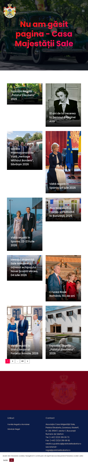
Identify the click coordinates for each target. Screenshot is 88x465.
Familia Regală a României (18, 424)
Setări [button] (5, 460)
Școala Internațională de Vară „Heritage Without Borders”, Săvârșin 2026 (22, 156)
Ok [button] (12, 460)
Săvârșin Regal (14, 429)
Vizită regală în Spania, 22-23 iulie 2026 (22, 241)
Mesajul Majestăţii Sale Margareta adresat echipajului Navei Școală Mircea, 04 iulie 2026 (24, 267)
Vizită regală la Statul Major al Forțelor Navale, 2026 (24, 349)
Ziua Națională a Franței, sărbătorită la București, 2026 (61, 212)
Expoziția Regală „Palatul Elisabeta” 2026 (23, 95)
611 (22, 361)
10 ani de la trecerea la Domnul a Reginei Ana (62, 117)
